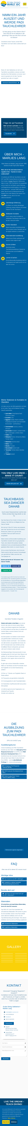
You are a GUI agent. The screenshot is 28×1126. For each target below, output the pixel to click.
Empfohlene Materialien (10, 927)
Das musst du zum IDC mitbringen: (13, 879)
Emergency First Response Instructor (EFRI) (10, 766)
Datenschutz (9, 1023)
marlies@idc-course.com (12, 1012)
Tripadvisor (5, 570)
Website (5, 566)
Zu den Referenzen (14, 389)
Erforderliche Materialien (11, 923)
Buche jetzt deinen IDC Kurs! (10, 82)
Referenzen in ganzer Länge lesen (14, 849)
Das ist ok (6, 1122)
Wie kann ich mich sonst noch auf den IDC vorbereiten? (12, 894)
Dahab (12, 49)
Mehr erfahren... (12, 1118)
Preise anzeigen (13, 829)
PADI (15, 590)
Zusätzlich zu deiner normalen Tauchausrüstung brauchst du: (11, 883)
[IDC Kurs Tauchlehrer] (14, 91)
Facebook (9, 133)
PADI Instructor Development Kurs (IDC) (12, 771)
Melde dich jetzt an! (13, 483)
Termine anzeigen (13, 801)
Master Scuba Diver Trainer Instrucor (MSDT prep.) (10, 776)
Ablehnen (14, 1122)
